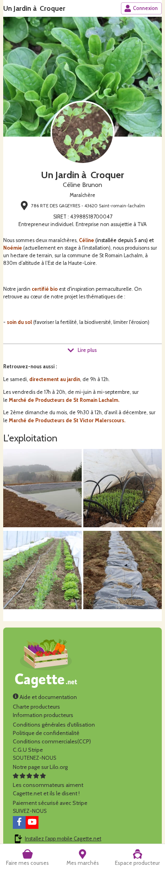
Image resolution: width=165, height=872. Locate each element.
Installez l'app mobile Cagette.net (63, 839)
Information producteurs (43, 715)
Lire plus (87, 350)
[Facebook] (19, 822)
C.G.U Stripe (28, 749)
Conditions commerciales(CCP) (52, 741)
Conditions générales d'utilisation (54, 724)
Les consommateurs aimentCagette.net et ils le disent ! (48, 789)
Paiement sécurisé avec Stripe (50, 802)
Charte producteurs (36, 706)
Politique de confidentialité (46, 733)
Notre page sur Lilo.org (40, 767)
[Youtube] (32, 822)
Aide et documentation (47, 697)
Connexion (145, 8)
